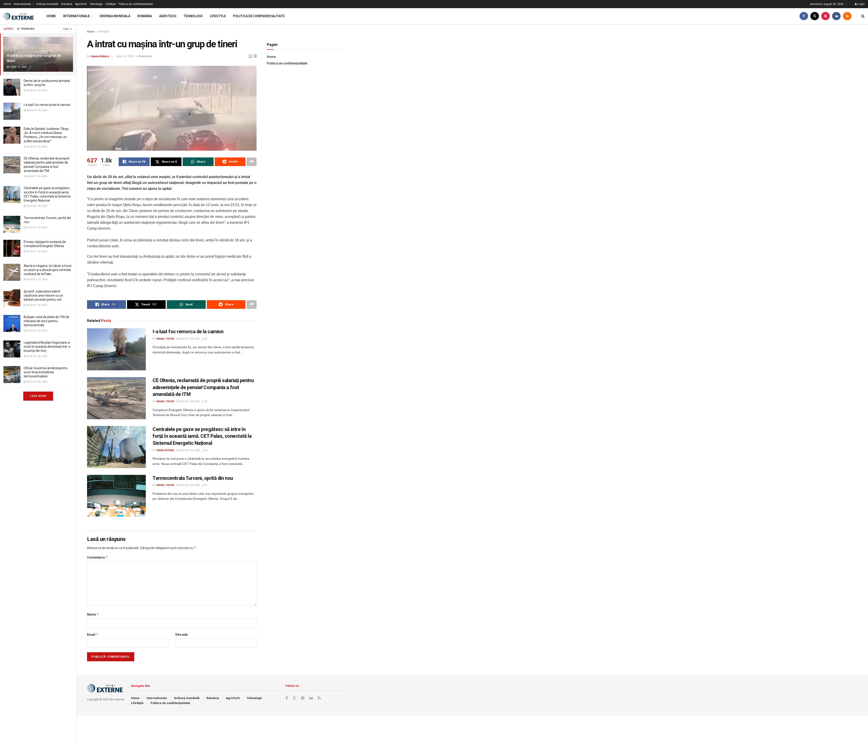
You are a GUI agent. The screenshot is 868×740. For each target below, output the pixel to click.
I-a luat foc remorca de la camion (47, 105)
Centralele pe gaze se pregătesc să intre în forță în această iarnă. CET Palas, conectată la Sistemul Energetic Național (202, 436)
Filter (66, 29)
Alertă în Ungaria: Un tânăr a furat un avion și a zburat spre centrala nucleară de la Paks (47, 270)
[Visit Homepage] (19, 16)
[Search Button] (863, 16)
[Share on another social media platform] (252, 161)
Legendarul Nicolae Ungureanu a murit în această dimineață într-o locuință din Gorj (47, 346)
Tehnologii (96, 4)
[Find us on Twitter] (814, 16)
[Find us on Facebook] (804, 16)
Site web (181, 634)
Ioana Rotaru (100, 56)
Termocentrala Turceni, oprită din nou (193, 478)
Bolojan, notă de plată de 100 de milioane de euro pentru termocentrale (46, 321)
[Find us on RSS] (847, 16)
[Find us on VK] (836, 16)
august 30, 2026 (189, 338)
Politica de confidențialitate (136, 4)
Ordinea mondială (47, 4)
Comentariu (97, 557)
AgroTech (81, 4)
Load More (38, 396)
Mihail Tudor (165, 338)
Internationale (22, 4)
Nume (93, 614)
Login (861, 4)
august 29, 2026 (189, 485)
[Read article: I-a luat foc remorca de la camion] (116, 349)
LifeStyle (110, 4)
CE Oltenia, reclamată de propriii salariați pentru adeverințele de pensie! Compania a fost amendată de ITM (203, 387)
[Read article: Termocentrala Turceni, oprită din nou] (116, 496)
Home (7, 4)
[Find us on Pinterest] (825, 16)
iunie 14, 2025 (125, 56)
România (66, 4)
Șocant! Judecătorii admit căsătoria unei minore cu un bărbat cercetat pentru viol (43, 295)
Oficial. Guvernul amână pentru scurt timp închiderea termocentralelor (46, 372)
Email (92, 634)
